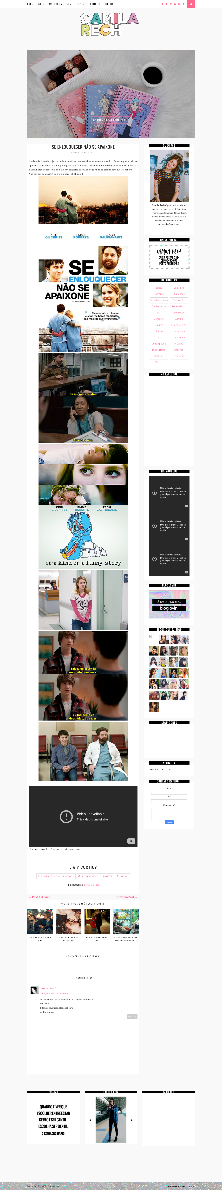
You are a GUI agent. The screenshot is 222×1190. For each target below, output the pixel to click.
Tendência (178, 356)
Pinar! (124, 876)
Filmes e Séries (91, 885)
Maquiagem (179, 337)
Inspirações (179, 331)
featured (159, 325)
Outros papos (159, 343)
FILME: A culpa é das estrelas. (69, 938)
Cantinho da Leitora (60, 4)
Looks (159, 337)
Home (30, 4)
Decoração (178, 300)
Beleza (159, 287)
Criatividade (179, 294)
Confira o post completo (116, 120)
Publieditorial (158, 350)
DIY (159, 312)
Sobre (41, 4)
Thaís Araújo (50, 988)
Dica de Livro (178, 306)
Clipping (80, 4)
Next (131, 1120)
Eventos (179, 319)
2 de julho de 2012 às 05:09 (54, 993)
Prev (90, 1120)
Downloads (179, 312)
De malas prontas (159, 300)
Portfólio (94, 4)
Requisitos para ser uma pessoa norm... (125, 938)
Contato (109, 4)
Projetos (178, 343)
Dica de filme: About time (97, 938)
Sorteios (158, 356)
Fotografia (158, 331)
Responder (132, 1016)
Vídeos (158, 362)
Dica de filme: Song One (40, 938)
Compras (159, 294)
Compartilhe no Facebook (57, 876)
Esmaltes (159, 319)
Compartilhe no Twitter (97, 876)
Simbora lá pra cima (180, 1186)
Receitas (178, 350)
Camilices (179, 287)
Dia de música (159, 306)
